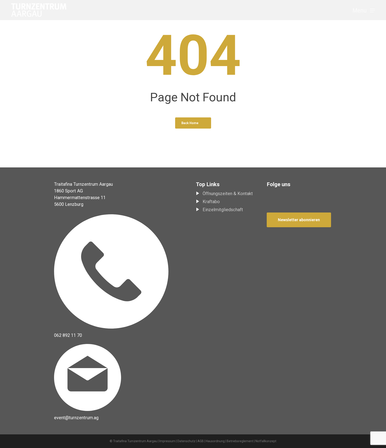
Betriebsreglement (240, 441)
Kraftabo (211, 201)
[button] (363, 10)
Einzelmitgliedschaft (223, 209)
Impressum (167, 441)
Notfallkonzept (265, 441)
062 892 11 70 (68, 335)
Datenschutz (186, 441)
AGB (200, 441)
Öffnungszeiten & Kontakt (228, 193)
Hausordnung (215, 441)
